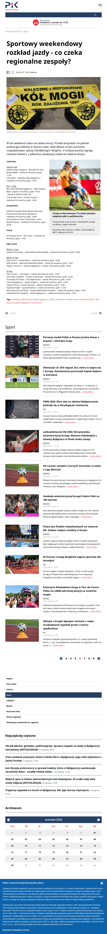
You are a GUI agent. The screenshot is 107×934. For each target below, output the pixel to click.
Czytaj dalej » (88, 357)
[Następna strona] (98, 658)
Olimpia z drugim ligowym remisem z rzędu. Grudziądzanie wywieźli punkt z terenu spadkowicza (68, 625)
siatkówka (15, 299)
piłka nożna (73, 299)
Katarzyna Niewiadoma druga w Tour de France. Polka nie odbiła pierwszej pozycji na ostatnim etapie (71, 591)
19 (53, 852)
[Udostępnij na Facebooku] (9, 72)
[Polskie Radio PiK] (11, 6)
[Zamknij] (101, 883)
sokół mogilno (27, 299)
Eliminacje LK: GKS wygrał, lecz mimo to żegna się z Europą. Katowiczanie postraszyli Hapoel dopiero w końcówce (72, 371)
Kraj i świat (11, 684)
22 (95, 852)
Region (9, 678)
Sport (26, 31)
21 (81, 852)
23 (12, 859)
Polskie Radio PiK (13, 31)
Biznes (9, 706)
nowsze (94, 313)
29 (53, 833)
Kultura (9, 689)
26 (12, 833)
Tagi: (9, 299)
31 (81, 833)
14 (81, 846)
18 (40, 852)
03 (26, 839)
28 (40, 833)
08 (95, 839)
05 (53, 839)
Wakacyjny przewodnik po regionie (22, 722)
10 (26, 846)
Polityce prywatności (86, 899)
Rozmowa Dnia (13, 711)
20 (67, 852)
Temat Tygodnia (13, 717)
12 (53, 846)
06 (67, 839)
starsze (13, 313)
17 (26, 852)
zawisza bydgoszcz (22, 303)
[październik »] (98, 820)
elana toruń (36, 303)
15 (95, 846)
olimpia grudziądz (87, 299)
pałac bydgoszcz (41, 299)
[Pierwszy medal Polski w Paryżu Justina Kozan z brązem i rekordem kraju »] (22, 347)
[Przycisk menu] (100, 5)
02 (12, 839)
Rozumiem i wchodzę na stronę (16, 930)
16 (12, 852)
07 (81, 839)
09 (12, 846)
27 (26, 833)
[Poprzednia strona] (61, 658)
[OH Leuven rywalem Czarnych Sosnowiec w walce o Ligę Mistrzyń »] (22, 476)
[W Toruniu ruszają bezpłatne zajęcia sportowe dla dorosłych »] (22, 567)
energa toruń (61, 299)
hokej (51, 299)
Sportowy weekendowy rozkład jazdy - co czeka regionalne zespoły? (44, 52)
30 (67, 833)
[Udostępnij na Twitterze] (13, 72)
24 (26, 859)
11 (40, 846)
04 (40, 839)
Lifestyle (10, 700)
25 (40, 859)
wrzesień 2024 (53, 819)
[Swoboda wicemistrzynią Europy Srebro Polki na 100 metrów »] (22, 506)
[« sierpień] (8, 820)
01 (95, 833)
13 (67, 846)
